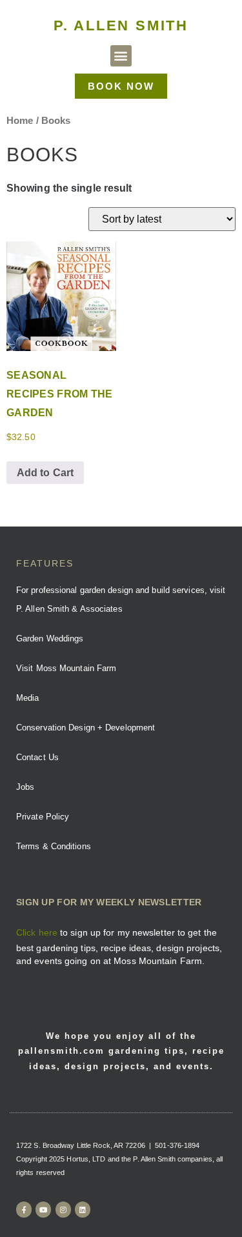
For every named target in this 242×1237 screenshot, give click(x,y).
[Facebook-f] (24, 1209)
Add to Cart (45, 472)
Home (19, 121)
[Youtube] (43, 1209)
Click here (36, 932)
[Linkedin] (82, 1209)
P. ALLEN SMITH (121, 25)
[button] (121, 55)
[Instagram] (63, 1209)
